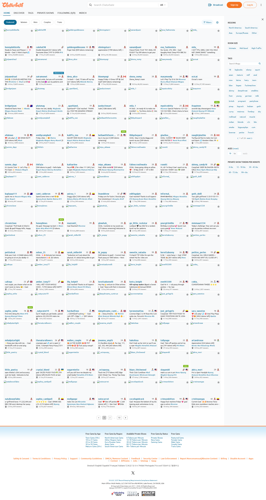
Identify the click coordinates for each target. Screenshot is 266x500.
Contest (114, 461)
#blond (69, 287)
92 (119, 418)
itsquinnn (196, 106)
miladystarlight (12, 340)
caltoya (8, 282)
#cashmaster (134, 375)
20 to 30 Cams (91, 442)
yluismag (40, 106)
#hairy (88, 287)
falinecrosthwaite (138, 164)
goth (259, 106)
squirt (257, 70)
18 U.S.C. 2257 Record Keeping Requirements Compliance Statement (133, 480)
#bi (153, 316)
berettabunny (167, 252)
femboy (251, 112)
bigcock (240, 106)
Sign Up (234, 5)
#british (121, 314)
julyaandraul (11, 76)
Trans (59, 22)
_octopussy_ (104, 370)
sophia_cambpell (44, 399)
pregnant (242, 101)
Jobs (135, 461)
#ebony (70, 199)
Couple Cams (176, 444)
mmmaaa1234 (198, 223)
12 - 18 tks (241, 167)
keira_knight (135, 282)
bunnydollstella (12, 47)
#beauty (176, 199)
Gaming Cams (156, 442)
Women (24, 22)
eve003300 (166, 282)
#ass (78, 404)
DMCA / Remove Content (116, 458)
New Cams (155, 440)
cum (253, 127)
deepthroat (243, 91)
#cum (180, 140)
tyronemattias (136, 311)
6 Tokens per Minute (135, 438)
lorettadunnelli (105, 282)
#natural (174, 82)
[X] (133, 474)
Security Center (150, 458)
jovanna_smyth (105, 340)
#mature (18, 170)
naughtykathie (199, 135)
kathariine (72, 164)
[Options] (217, 22)
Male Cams (175, 442)
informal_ (165, 194)
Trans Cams (176, 446)
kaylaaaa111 (11, 194)
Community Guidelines (91, 458)
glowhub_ (103, 223)
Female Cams (176, 440)
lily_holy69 (72, 282)
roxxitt (164, 164)
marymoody (166, 76)
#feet (184, 140)
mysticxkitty (167, 106)
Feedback (135, 458)
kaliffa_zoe (72, 135)
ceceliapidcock (136, 399)
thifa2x (39, 164)
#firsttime (12, 82)
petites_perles (199, 252)
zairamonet (41, 76)
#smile (59, 111)
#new (214, 109)
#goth (197, 199)
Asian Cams (109, 444)
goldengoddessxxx (76, 47)
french (251, 132)
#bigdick (138, 346)
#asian (44, 170)
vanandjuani (135, 47)
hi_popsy (102, 252)
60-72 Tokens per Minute (137, 444)
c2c (248, 122)
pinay (231, 106)
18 (230, 70)
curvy (231, 112)
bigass (238, 85)
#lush (21, 82)
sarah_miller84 (74, 252)
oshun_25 (40, 252)
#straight (151, 375)
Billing (224, 458)
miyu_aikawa (104, 164)
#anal (88, 140)
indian (231, 122)
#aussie (14, 111)
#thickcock (144, 375)
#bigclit (25, 170)
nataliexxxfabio (12, 399)
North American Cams (114, 438)
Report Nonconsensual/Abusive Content (199, 458)
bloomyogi (103, 76)
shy (259, 112)
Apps (251, 458)
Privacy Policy (60, 458)
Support (74, 458)
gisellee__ (165, 135)
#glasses (90, 404)
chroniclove (10, 223)
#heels (212, 346)
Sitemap (144, 461)
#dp (215, 170)
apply (245, 153)
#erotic (85, 199)
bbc (255, 122)
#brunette (82, 402)
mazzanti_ (72, 223)
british (231, 101)
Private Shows (157, 438)
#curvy (163, 82)
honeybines (41, 223)
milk (257, 96)
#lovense (182, 79)
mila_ (194, 47)
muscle (252, 117)
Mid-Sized (244, 48)
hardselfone (73, 311)
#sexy (53, 140)
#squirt (38, 111)
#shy (29, 196)
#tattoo (203, 199)
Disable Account (237, 458)
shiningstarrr (104, 47)
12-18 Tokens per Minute (137, 440)
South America (251, 28)
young (239, 96)
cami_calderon (43, 194)
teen (254, 80)
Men (35, 22)
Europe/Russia (242, 33)
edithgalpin (135, 194)
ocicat (195, 76)
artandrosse (197, 340)
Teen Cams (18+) (92, 438)
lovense (232, 132)
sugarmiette (73, 370)
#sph (118, 316)
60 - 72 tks (233, 172)
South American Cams (114, 446)
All (161, 5)
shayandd (165, 370)
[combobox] (122, 5)
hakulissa (133, 340)
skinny (231, 91)
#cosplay (214, 199)
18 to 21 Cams (91, 440)
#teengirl (14, 316)
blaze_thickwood (137, 370)
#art (199, 346)
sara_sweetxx (198, 311)
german (248, 96)
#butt (20, 140)
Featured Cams (177, 438)
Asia (230, 33)
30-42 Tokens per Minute (137, 442)
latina (238, 80)
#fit (80, 199)
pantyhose (254, 101)
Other (254, 33)
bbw (230, 85)
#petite (49, 199)
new (230, 80)
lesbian (250, 106)
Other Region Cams (113, 440)
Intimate (232, 48)
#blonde (83, 82)
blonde (241, 122)
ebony (248, 70)
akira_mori (197, 370)
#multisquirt (52, 111)
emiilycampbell (43, 135)
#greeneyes (71, 404)
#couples (116, 199)
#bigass (181, 82)
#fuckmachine (118, 170)
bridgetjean (10, 106)
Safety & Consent (21, 458)
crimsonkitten (168, 399)
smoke (231, 127)
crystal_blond (42, 370)
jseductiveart (104, 106)
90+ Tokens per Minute (136, 446)
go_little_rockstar (138, 223)
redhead (232, 117)
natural (243, 117)
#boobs (27, 109)
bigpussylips (243, 127)
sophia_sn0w (11, 311)
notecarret (103, 399)
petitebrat (10, 252)
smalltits (254, 91)
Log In (250, 5)
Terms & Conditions (41, 458)
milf (248, 75)
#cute (44, 199)
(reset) (236, 148)
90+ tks (244, 172)
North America (235, 28)
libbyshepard (135, 135)
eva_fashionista (168, 47)
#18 (61, 52)
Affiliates (125, 461)
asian (231, 75)
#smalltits (57, 170)
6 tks (231, 167)
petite (241, 132)
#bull (148, 372)
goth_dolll (197, 194)
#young (201, 111)
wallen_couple (74, 340)
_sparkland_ (73, 106)
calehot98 (41, 47)
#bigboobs (57, 109)
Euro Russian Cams (112, 442)
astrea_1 (71, 194)
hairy (246, 80)
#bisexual (210, 170)
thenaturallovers (44, 340)
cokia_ (195, 282)
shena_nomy (135, 76)
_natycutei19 (42, 311)
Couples (47, 22)
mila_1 (132, 106)
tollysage (165, 340)
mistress (240, 112)
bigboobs (238, 70)
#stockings (205, 346)
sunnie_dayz (11, 164)
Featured (10, 22)
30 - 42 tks (253, 167)
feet (231, 96)
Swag (153, 461)
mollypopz (72, 399)
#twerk (58, 140)
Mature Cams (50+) (93, 446)
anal (255, 75)
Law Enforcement (169, 458)
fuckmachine (250, 85)
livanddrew (103, 194)
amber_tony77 (43, 282)
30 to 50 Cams (91, 444)
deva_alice (72, 76)
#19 (206, 111)
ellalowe (9, 135)
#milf (122, 199)
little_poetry (11, 370)
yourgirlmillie (167, 223)
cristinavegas (198, 399)
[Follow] (31, 30)
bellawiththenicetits (107, 135)
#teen (20, 111)
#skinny (90, 82)
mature (240, 75)
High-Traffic (257, 48)
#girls (203, 170)
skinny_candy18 (199, 164)
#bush (168, 82)
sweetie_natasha (137, 252)
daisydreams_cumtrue (108, 311)
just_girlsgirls (167, 311)
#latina (44, 111)
